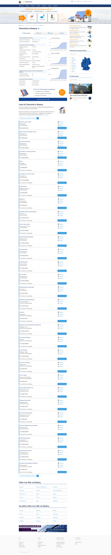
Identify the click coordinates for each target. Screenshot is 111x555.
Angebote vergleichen (60, 542)
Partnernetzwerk (22, 546)
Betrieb (38, 5)
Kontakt (61, 123)
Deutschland (27, 25)
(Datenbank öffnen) (37, 39)
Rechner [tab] (51, 33)
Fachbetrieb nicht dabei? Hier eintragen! (28, 118)
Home (22, 5)
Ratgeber (55, 5)
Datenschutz (21, 542)
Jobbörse (81, 1)
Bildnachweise (21, 545)
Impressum (21, 543)
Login (76, 543)
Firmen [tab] (39, 33)
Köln (73, 62)
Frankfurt (74, 63)
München (73, 60)
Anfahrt (61, 125)
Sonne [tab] (62, 33)
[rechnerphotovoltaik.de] (25, 2)
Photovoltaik (22, 25)
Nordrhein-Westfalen (34, 25)
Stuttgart (74, 65)
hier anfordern (46, 114)
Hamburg (73, 59)
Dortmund (74, 68)
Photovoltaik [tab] (27, 33)
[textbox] (80, 54)
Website (61, 121)
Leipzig (73, 71)
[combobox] (80, 54)
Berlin (73, 57)
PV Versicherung (59, 546)
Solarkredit (58, 545)
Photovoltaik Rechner (60, 543)
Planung (27, 5)
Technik (49, 5)
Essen (73, 69)
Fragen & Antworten (41, 545)
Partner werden (88, 1)
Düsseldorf (74, 66)
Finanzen (33, 5)
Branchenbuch (40, 542)
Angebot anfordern (62, 127)
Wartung (44, 5)
